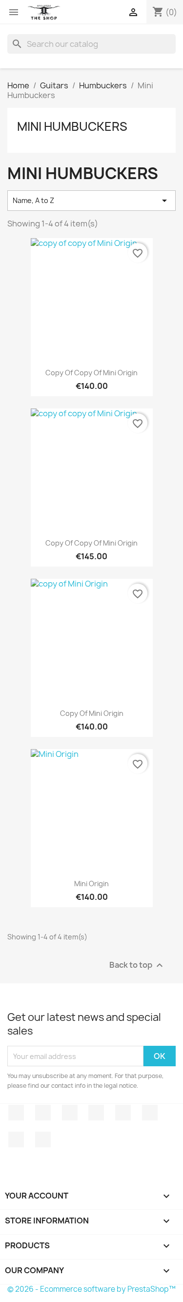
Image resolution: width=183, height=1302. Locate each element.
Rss (70, 1112)
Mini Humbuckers (72, 126)
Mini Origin (91, 883)
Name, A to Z (91, 200)
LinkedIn (43, 1139)
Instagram (16, 1139)
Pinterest (123, 1112)
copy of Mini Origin (91, 713)
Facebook (16, 1112)
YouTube (96, 1112)
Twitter (43, 1112)
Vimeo (150, 1112)
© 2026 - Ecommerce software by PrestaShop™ (91, 1289)
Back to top (137, 965)
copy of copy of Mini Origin (91, 372)
